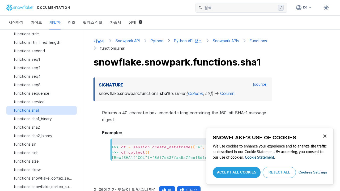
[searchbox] (240, 7)
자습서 (115, 22)
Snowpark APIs (226, 40)
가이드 (36, 22)
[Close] (325, 136)
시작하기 (15, 22)
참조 (71, 22)
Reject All (279, 172)
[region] (270, 156)
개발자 (55, 22)
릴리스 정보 (93, 22)
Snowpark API (128, 40)
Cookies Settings (313, 172)
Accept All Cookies (236, 172)
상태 (132, 22)
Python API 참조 (188, 40)
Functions (258, 40)
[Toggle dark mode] (326, 7)
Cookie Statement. (260, 157)
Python (157, 40)
